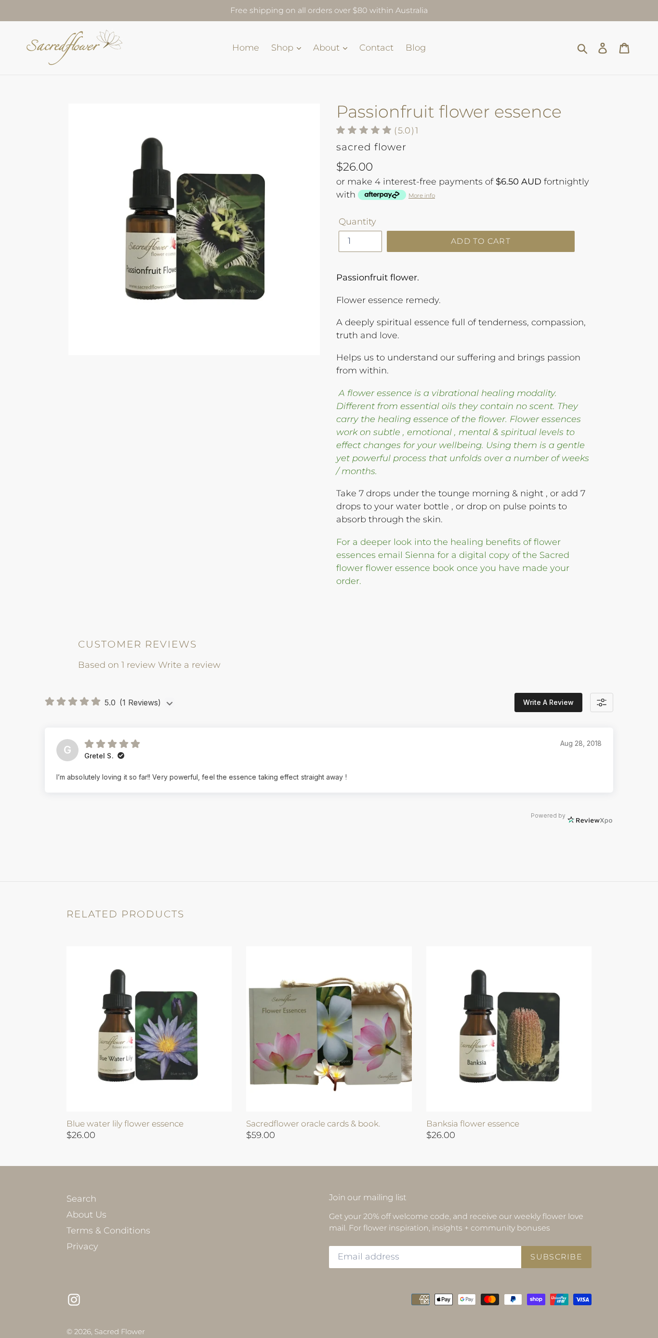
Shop (283, 47)
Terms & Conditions (108, 1230)
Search (81, 1198)
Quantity (357, 221)
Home (245, 47)
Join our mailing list (368, 1197)
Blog (416, 47)
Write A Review (548, 702)
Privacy (82, 1246)
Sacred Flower (119, 1331)
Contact (376, 47)
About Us (86, 1214)
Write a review (189, 665)
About (327, 47)
